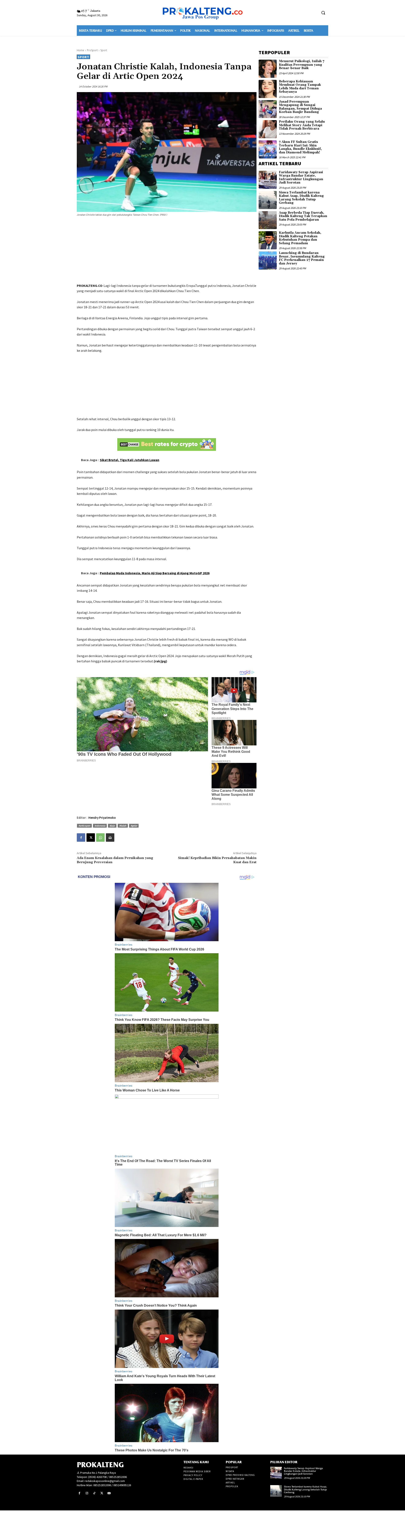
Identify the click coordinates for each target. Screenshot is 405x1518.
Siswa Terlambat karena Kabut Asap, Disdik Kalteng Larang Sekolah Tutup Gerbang (301, 198)
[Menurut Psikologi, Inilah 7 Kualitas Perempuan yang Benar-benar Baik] (268, 69)
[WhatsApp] (100, 837)
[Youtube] (109, 1493)
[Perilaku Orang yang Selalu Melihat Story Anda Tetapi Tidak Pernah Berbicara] (268, 129)
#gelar (134, 825)
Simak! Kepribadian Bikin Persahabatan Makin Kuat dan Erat (217, 860)
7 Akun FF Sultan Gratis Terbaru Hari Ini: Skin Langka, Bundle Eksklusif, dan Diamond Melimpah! (300, 147)
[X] (90, 837)
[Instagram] (86, 1493)
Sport (103, 50)
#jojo (112, 825)
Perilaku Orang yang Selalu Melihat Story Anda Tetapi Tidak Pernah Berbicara (302, 125)
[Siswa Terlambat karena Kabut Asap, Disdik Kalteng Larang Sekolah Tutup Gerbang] (268, 200)
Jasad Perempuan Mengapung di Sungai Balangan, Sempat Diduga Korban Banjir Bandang (300, 107)
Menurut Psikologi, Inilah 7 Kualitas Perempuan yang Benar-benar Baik (301, 64)
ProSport (92, 50)
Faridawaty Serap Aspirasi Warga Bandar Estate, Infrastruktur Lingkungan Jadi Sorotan (301, 177)
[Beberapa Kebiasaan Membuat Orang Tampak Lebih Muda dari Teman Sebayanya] (268, 89)
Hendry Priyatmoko (102, 818)
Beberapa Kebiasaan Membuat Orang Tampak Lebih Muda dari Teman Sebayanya (300, 86)
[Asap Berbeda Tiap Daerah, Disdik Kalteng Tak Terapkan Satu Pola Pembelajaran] (268, 220)
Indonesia (99, 825)
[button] (323, 13)
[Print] (110, 837)
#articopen (84, 825)
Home (80, 50)
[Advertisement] (166, 250)
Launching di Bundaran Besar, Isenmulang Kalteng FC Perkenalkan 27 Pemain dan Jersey (302, 258)
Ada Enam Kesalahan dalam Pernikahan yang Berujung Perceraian (115, 860)
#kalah (122, 825)
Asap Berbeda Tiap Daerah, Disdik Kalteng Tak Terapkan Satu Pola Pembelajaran (303, 216)
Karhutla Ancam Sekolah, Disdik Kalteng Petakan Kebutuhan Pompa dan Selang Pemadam (300, 238)
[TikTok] (94, 1493)
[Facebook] (81, 837)
